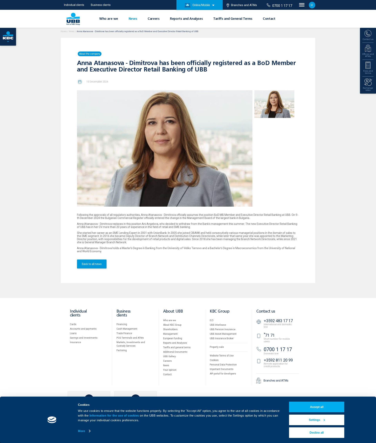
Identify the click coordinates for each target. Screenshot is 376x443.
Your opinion (169, 370)
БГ (312, 5)
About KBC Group (172, 325)
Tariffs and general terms (177, 347)
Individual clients (74, 4)
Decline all (317, 432)
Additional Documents (175, 352)
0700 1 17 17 (282, 6)
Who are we (108, 19)
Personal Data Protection (223, 364)
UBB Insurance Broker (222, 338)
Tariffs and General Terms (232, 19)
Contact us (265, 311)
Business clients (101, 4)
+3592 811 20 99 (278, 360)
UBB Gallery (169, 356)
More (81, 431)
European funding (172, 338)
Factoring (122, 350)
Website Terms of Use (222, 355)
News (133, 19)
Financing (122, 324)
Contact (269, 19)
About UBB (173, 311)
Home (64, 31)
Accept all (317, 407)
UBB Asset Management (223, 334)
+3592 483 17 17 (278, 320)
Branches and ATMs (244, 5)
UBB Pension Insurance (222, 329)
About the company (89, 53)
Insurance (75, 342)
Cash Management (127, 328)
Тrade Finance (124, 333)
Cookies (214, 360)
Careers (153, 19)
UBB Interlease (218, 325)
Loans (73, 333)
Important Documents (221, 369)
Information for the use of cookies (114, 415)
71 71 (269, 335)
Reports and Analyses (186, 19)
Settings (314, 419)
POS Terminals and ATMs (130, 337)
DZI (211, 320)
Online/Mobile (201, 5)
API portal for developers (223, 373)
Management (170, 334)
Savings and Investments (84, 337)
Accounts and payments (83, 328)
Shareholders (170, 329)
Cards (73, 324)
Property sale (217, 347)
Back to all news (92, 264)
